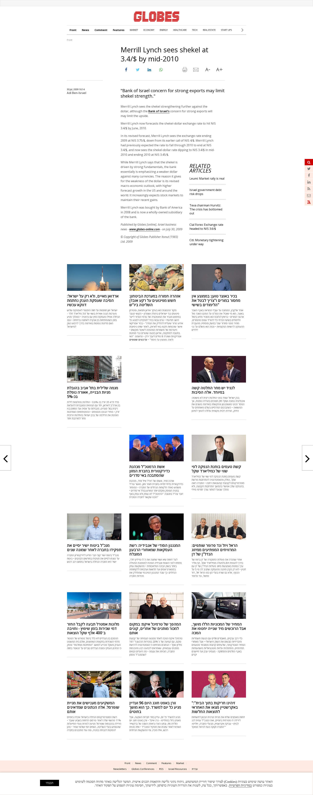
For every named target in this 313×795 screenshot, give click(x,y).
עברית (195, 769)
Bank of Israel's (159, 111)
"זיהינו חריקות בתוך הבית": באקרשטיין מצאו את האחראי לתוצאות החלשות (215, 707)
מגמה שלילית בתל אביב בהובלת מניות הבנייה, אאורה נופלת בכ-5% (92, 392)
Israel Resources (177, 769)
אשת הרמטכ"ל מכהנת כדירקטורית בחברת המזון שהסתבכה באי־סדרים (149, 471)
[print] (184, 70)
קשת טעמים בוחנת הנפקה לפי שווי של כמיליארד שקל (216, 468)
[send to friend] (196, 70)
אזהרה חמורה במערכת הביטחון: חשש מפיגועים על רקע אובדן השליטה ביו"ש (154, 300)
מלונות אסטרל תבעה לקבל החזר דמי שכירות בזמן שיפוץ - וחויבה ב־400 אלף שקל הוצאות (93, 628)
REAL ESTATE (209, 30)
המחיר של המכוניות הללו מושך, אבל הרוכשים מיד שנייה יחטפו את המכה (219, 628)
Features (118, 30)
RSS (161, 769)
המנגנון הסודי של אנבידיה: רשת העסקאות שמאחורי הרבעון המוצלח (154, 550)
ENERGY (164, 30)
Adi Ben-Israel (76, 93)
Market (180, 763)
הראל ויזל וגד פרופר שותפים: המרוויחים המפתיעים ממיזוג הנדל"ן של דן (215, 550)
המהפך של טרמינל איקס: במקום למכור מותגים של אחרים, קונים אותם (155, 628)
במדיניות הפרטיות (240, 785)
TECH (194, 30)
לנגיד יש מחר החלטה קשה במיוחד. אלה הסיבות (213, 390)
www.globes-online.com (144, 229)
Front (73, 30)
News (85, 30)
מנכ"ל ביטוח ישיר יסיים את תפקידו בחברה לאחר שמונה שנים (94, 547)
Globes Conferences (143, 769)
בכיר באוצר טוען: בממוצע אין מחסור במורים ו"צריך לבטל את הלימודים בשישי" (216, 300)
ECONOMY (148, 30)
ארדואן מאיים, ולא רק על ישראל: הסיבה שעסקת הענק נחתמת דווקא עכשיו (93, 300)
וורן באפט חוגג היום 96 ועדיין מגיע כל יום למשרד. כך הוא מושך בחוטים (155, 707)
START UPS (226, 30)
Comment (101, 30)
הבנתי (49, 783)
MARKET (134, 30)
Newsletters (120, 769)
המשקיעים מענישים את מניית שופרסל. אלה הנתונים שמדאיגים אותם (93, 707)
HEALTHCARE (180, 30)
